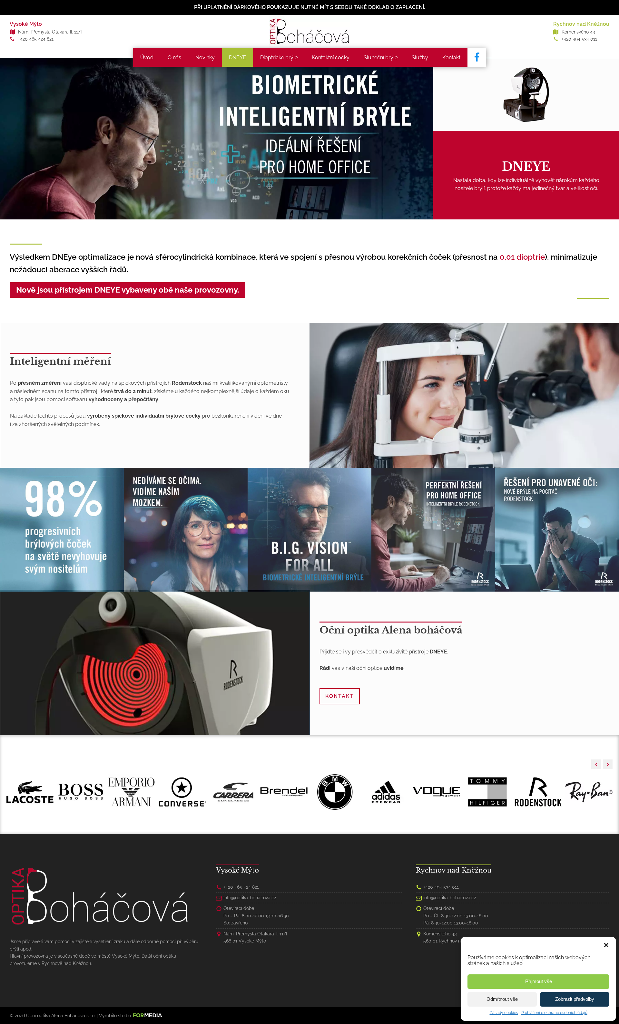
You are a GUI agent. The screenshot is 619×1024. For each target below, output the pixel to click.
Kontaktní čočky (330, 57)
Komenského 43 (578, 31)
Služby (420, 57)
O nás (174, 57)
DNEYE (237, 57)
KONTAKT (339, 696)
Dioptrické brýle (279, 57)
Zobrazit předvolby (574, 999)
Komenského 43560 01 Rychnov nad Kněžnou (454, 937)
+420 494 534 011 (579, 39)
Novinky (205, 57)
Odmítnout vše (502, 999)
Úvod (146, 57)
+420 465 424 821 (36, 39)
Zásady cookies (504, 1012)
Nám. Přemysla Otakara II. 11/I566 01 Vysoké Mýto (255, 937)
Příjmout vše (538, 981)
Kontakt (451, 57)
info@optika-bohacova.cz (249, 897)
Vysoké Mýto (26, 24)
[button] (606, 945)
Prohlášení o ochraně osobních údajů (554, 1012)
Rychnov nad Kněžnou (581, 24)
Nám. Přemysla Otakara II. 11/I (50, 31)
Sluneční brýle (381, 57)
